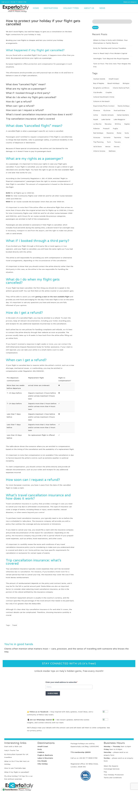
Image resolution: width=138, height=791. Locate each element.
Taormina (117, 137)
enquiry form (109, 755)
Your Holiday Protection (114, 775)
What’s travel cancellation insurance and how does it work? (39, 114)
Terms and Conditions (113, 778)
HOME (36, 8)
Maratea (108, 124)
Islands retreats (107, 115)
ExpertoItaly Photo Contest (103, 106)
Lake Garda (105, 119)
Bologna (126, 83)
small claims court (49, 350)
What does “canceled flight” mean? (26, 84)
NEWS (102, 8)
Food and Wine (119, 110)
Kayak (95, 119)
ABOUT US (89, 8)
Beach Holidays (113, 83)
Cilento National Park (121, 88)
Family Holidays (124, 106)
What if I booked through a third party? (28, 93)
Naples (127, 124)
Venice (107, 146)
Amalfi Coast (114, 79)
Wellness (112, 151)
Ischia (95, 115)
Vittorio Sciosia (99, 151)
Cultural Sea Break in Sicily (103, 97)
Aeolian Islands (99, 79)
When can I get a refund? (20, 106)
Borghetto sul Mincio (101, 88)
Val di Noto (97, 146)
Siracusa (96, 137)
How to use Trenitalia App (15, 768)
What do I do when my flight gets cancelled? (31, 97)
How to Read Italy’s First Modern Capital (110, 53)
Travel (14, 625)
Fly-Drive (107, 110)
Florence (96, 110)
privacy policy (36, 731)
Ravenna (110, 133)
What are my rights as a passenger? (26, 89)
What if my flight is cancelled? (16, 772)
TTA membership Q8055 (81, 752)
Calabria (41, 752)
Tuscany (117, 142)
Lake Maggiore (119, 119)
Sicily (127, 133)
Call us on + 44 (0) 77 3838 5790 (14, 2)
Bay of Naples (98, 83)
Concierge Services (111, 769)
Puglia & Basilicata (45, 755)
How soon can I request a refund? (25, 110)
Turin (109, 142)
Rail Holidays (98, 133)
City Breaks (97, 92)
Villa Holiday (43, 764)
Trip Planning (98, 142)
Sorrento (107, 137)
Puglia (115, 128)
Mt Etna (118, 124)
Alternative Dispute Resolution (23, 347)
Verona (116, 146)
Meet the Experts (111, 766)
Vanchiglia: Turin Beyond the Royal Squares (111, 58)
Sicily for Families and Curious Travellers (109, 48)
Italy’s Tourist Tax (11, 750)
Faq (105, 772)
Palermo (96, 128)
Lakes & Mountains (45, 758)
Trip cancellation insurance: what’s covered (30, 119)
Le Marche (97, 124)
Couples (109, 92)
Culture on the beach (101, 101)
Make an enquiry (130, 2)
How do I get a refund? (19, 101)
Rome (119, 133)
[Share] (12, 786)
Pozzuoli (106, 128)
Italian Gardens (123, 115)
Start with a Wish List (13, 746)
